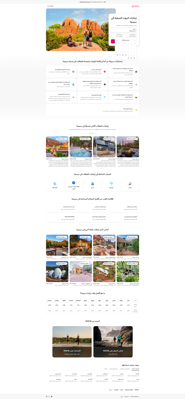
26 (122, 55)
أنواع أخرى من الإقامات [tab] (124, 368)
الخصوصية (126, 396)
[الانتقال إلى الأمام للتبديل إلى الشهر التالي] (117, 40)
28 (117, 55)
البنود (122, 396)
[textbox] (130, 36)
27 (120, 55)
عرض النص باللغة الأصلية (85, 2)
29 (134, 58)
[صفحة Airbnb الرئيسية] (135, 6)
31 (128, 58)
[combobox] (123, 31)
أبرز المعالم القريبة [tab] (113, 368)
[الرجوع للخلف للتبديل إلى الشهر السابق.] (134, 40)
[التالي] (90, 133)
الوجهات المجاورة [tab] (135, 368)
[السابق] (95, 133)
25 (125, 55)
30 (131, 58)
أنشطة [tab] (106, 368)
